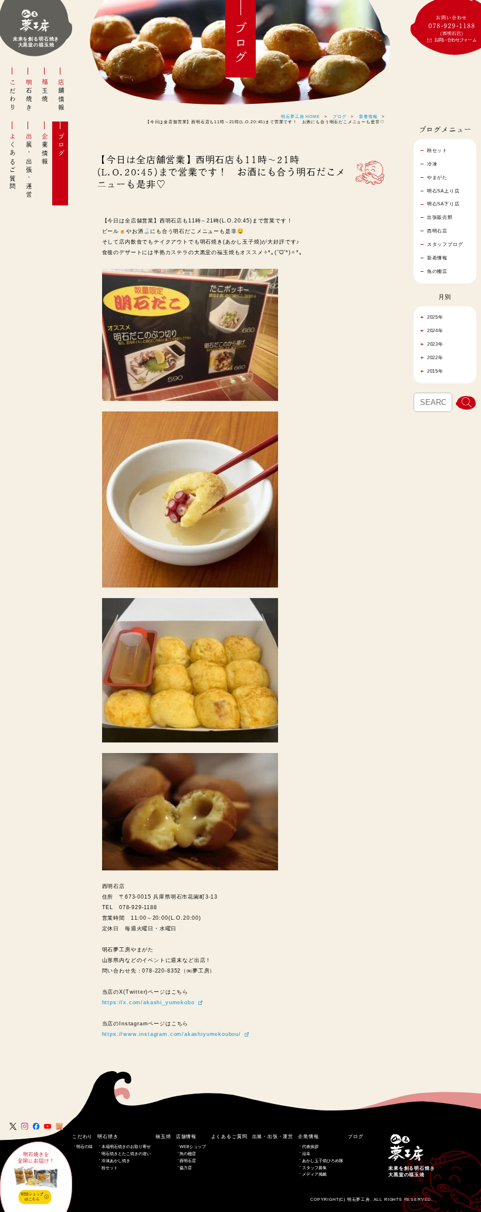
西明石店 (187, 1161)
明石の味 (84, 1147)
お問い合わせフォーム (455, 40)
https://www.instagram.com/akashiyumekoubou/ (171, 1034)
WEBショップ (192, 1147)
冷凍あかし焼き (115, 1161)
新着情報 (368, 116)
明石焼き (29, 95)
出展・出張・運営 (29, 166)
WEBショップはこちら (32, 1196)
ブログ (61, 145)
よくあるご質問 (12, 162)
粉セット (109, 1168)
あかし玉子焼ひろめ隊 (322, 1161)
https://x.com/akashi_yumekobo (148, 1002)
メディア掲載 (314, 1174)
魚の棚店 (187, 1154)
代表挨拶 (310, 1147)
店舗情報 (61, 95)
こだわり (12, 95)
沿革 (306, 1154)
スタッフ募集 (314, 1168)
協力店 (185, 1168)
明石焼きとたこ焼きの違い (126, 1154)
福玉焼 (45, 91)
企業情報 (45, 149)
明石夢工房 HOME (300, 116)
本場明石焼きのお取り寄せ (126, 1147)
